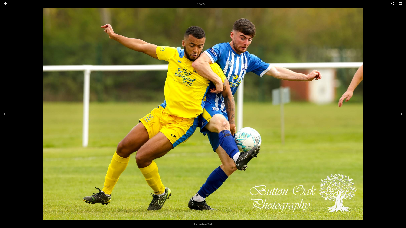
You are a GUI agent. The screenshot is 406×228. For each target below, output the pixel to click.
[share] (393, 4)
